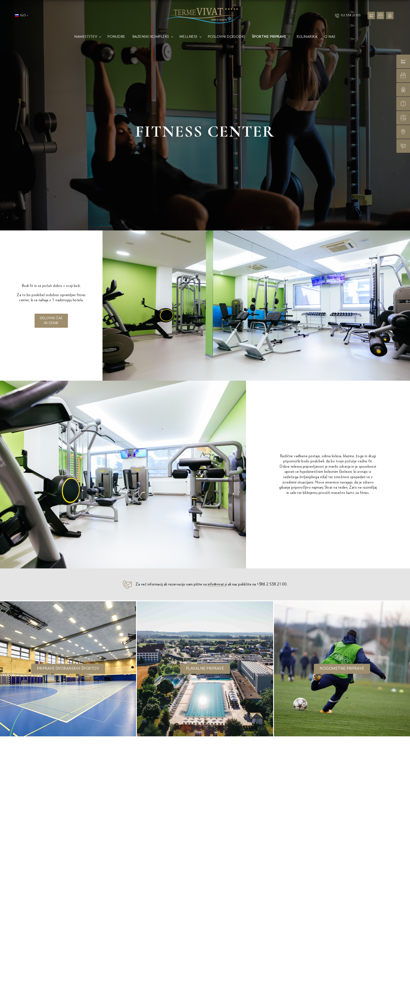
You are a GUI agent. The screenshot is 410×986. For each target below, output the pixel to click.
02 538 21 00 (350, 15)
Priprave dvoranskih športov (68, 669)
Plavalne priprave (205, 669)
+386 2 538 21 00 (272, 584)
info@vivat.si (217, 584)
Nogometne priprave (342, 669)
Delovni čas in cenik (51, 320)
